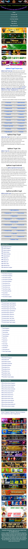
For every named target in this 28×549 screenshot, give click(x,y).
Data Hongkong (6, 330)
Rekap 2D (9, 114)
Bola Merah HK (6, 359)
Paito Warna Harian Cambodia (9, 388)
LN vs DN (9, 120)
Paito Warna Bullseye (7, 281)
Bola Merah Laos (6, 371)
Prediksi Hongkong (6, 250)
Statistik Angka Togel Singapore (9, 303)
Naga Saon (24, 532)
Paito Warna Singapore (7, 273)
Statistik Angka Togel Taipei (8, 318)
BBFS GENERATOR (15, 210)
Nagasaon (3, 88)
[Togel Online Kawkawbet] (14, 437)
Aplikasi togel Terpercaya (6, 70)
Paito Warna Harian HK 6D (8, 402)
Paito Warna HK (13, 532)
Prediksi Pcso (5, 257)
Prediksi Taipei (6, 263)
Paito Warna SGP (13, 534)
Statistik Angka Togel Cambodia (9, 308)
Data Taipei (5, 343)
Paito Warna (14, 21)
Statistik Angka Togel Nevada (9, 320)
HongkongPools (7, 538)
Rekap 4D (21, 126)
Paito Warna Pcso (6, 283)
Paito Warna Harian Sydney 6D (9, 404)
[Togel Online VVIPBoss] (14, 30)
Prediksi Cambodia (6, 254)
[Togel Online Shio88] (14, 520)
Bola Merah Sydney (7, 361)
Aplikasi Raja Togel (5, 137)
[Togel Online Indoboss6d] (14, 426)
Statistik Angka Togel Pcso (8, 312)
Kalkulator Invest (21, 105)
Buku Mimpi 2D (21, 128)
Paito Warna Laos (6, 287)
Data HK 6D (5, 347)
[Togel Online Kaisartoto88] (14, 470)
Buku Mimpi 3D (8, 131)
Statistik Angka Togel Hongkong (9, 304)
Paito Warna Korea (6, 285)
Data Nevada (5, 345)
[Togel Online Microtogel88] (14, 420)
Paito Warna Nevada (7, 290)
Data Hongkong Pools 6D (6, 246)
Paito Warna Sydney (7, 277)
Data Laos (5, 341)
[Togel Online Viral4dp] (14, 63)
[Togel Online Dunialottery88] (14, 492)
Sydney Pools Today (5, 89)
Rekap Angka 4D (8, 224)
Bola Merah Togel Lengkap (8, 376)
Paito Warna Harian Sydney (8, 387)
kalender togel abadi (8, 126)
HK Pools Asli (17, 541)
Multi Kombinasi (21, 108)
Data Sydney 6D (6, 349)
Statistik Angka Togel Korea (8, 314)
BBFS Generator (21, 102)
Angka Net (8, 532)
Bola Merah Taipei (6, 373)
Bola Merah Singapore (7, 357)
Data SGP (22, 534)
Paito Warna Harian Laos (8, 396)
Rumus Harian (9, 105)
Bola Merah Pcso (6, 367)
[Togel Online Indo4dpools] (14, 476)
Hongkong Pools (14, 89)
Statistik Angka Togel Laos (8, 316)
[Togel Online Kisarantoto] (14, 52)
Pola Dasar (8, 102)
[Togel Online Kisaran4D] (14, 46)
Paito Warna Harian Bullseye (8, 390)
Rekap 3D (21, 114)
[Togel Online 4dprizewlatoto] (14, 464)
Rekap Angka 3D (20, 218)
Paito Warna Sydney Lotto (16, 538)
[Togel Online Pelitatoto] (14, 57)
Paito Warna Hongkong (7, 275)
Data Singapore (6, 328)
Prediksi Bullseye (6, 255)
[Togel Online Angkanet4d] (14, 509)
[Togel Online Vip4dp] (14, 487)
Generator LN (8, 213)
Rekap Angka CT (8, 117)
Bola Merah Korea (6, 369)
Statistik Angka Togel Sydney (9, 306)
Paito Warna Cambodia (7, 279)
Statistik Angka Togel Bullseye (9, 310)
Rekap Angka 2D (14, 221)
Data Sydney (5, 332)
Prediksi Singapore (6, 248)
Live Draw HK (14, 14)
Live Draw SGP (14, 16)
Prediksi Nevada (6, 265)
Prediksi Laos (5, 261)
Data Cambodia (6, 334)
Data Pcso (5, 338)
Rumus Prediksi (8, 123)
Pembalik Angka (8, 111)
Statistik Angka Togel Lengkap (9, 322)
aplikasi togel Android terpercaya (14, 167)
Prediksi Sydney (6, 252)
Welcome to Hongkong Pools (18, 88)
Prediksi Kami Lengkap (7, 267)
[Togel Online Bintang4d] (14, 453)
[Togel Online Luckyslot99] (14, 481)
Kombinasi (8, 128)
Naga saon (9, 88)
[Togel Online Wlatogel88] (14, 459)
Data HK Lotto (8, 539)
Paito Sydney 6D (14, 25)
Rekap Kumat (21, 117)
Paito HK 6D (14, 23)
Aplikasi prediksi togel (6, 193)
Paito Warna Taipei (6, 289)
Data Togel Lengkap (7, 351)
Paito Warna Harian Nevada (8, 400)
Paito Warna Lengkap (7, 296)
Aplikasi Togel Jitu (5, 150)
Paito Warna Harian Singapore (9, 383)
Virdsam (24, 86)
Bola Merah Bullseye (7, 365)
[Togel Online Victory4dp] (14, 431)
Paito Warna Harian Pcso (8, 392)
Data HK (18, 534)
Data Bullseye (5, 336)
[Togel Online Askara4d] (14, 448)
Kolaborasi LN (8, 108)
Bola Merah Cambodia (7, 363)
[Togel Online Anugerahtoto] (14, 498)
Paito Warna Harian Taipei (8, 398)
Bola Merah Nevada (7, 374)
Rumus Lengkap (21, 120)
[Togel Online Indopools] (14, 514)
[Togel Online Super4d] (14, 41)
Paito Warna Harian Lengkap (8, 406)
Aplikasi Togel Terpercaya (14, 68)
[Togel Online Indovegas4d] (14, 525)
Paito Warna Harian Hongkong (9, 385)
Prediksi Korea (6, 259)
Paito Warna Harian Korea (8, 394)
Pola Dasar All (21, 111)
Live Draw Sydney (14, 19)
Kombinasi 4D (21, 123)
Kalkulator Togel (14, 239)
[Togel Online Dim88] (14, 35)
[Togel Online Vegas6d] (14, 442)
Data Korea (5, 339)
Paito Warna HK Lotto (16, 539)
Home (14, 12)
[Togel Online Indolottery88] (14, 503)
